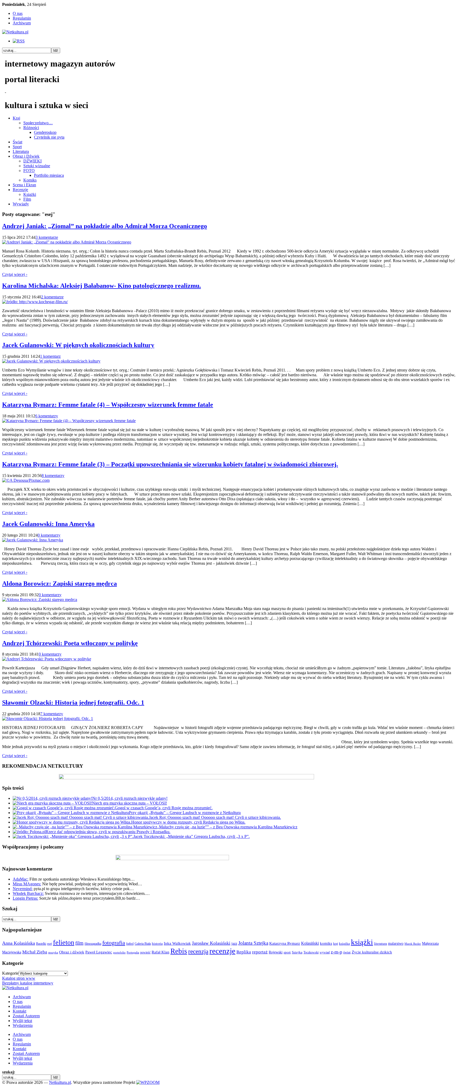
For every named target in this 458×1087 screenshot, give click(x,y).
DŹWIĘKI (32, 161)
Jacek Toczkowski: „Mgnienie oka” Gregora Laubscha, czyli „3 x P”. (191, 836)
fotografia (113, 943)
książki (362, 942)
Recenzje (20, 189)
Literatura (21, 151)
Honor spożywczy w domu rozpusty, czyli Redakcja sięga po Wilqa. (188, 822)
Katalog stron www (18, 978)
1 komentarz (50, 356)
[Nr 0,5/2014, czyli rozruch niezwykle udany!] (52, 798)
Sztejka (297, 952)
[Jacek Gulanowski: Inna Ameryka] (32, 540)
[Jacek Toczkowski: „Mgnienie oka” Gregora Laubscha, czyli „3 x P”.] (73, 836)
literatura (380, 943)
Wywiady (21, 204)
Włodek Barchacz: (28, 893)
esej (49, 943)
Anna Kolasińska (18, 943)
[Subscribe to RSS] (19, 41)
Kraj (16, 118)
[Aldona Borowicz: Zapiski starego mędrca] (39, 599)
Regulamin (22, 18)
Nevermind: (23, 888)
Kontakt (19, 1011)
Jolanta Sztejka (253, 943)
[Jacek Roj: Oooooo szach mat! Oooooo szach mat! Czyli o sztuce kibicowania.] (81, 817)
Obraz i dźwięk (71, 952)
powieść (145, 952)
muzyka (53, 952)
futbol (130, 943)
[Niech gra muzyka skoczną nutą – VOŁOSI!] (52, 803)
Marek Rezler (412, 943)
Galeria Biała (143, 943)
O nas (18, 13)
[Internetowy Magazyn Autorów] (15, 32)
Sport (17, 146)
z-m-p (336, 952)
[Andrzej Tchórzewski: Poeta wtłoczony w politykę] (46, 659)
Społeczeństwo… (38, 123)
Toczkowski (311, 952)
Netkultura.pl (60, 1082)
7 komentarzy (51, 714)
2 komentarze (52, 297)
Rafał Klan (160, 952)
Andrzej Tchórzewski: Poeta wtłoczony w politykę (70, 643)
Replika (243, 952)
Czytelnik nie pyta (49, 137)
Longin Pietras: (25, 898)
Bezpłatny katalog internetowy (27, 983)
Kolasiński (310, 943)
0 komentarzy (49, 535)
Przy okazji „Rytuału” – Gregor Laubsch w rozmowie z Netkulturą (185, 812)
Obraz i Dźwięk (26, 156)
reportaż (260, 952)
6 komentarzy (46, 416)
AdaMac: (20, 879)
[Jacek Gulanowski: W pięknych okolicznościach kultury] (51, 361)
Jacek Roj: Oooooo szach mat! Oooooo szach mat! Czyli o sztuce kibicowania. (215, 817)
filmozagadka (93, 943)
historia (157, 943)
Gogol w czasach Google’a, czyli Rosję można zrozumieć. (164, 808)
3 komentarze (47, 237)
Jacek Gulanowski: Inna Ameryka (48, 523)
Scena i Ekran (24, 185)
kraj (335, 943)
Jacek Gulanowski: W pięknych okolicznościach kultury (78, 345)
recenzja (198, 951)
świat (347, 952)
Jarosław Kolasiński (211, 943)
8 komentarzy (53, 475)
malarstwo (395, 943)
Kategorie (10, 973)
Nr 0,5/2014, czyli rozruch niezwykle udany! (130, 798)
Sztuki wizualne (36, 166)
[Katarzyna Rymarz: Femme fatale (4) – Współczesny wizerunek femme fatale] (69, 420)
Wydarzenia (23, 1025)
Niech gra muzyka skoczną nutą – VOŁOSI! (129, 803)
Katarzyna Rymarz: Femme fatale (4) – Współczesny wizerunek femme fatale (107, 404)
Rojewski (276, 952)
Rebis (178, 951)
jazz (234, 943)
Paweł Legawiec (98, 952)
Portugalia (133, 952)
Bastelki (41, 943)
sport (287, 952)
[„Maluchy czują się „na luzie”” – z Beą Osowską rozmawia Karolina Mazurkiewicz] (85, 827)
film (79, 943)
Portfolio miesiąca (49, 175)
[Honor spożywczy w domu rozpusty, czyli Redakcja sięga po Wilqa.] (72, 822)
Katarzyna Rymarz (284, 943)
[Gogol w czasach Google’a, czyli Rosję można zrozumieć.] (64, 808)
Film (27, 199)
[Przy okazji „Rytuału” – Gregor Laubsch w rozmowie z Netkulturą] (71, 812)
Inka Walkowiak (177, 943)
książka (344, 943)
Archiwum (22, 23)
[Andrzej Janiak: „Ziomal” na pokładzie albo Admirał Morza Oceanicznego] (66, 242)
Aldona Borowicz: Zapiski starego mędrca (59, 583)
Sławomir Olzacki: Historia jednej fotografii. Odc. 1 (73, 702)
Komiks (30, 180)
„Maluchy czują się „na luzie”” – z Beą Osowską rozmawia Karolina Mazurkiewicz (227, 827)
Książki (29, 194)
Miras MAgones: (27, 884)
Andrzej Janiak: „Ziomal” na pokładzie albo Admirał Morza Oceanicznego (104, 226)
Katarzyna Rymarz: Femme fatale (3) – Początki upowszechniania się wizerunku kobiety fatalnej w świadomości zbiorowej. (170, 464)
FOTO (29, 170)
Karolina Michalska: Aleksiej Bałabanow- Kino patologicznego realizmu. (101, 285)
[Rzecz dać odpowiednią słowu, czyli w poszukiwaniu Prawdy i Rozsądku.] (29, 831)
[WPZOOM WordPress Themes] (148, 1082)
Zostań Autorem (26, 1016)
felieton (63, 942)
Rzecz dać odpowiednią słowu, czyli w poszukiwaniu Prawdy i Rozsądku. (108, 831)
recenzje (222, 951)
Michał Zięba (34, 952)
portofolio (119, 952)
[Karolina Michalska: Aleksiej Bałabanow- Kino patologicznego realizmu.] (35, 301)
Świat (17, 142)
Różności (31, 127)
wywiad (325, 952)
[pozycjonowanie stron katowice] (229, 1076)
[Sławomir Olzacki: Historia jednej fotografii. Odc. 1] (47, 718)
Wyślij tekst (22, 1020)
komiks (326, 943)
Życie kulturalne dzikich (372, 952)
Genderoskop (45, 132)
